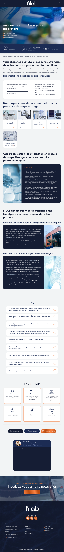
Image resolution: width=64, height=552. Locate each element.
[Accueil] (32, 3)
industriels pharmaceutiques (23, 229)
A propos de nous (30, 524)
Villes (46, 533)
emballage (44, 86)
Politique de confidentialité (49, 527)
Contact (47, 530)
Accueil (5, 56)
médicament (9, 237)
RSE (26, 531)
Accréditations (29, 528)
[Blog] (28, 518)
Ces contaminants (11, 274)
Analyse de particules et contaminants (17, 91)
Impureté (26, 56)
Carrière (27, 526)
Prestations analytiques (13, 56)
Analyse (21, 56)
